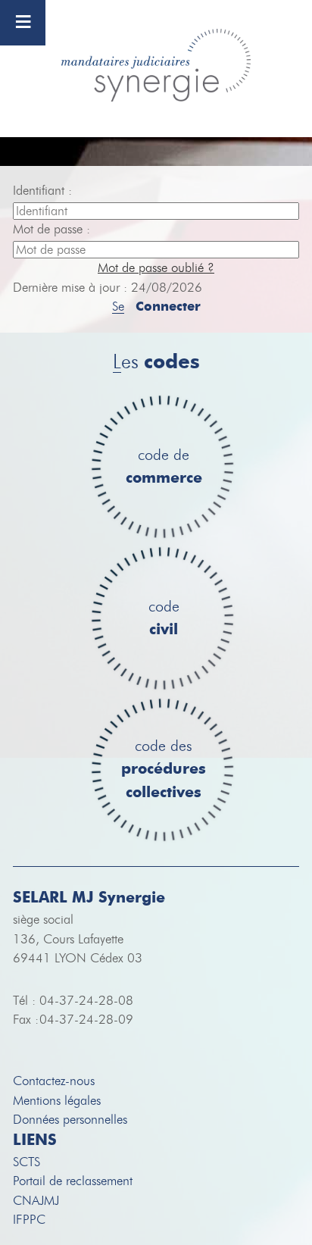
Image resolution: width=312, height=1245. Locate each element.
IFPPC (29, 1219)
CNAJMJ (36, 1200)
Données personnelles (70, 1119)
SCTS (26, 1162)
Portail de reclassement (73, 1181)
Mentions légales (57, 1100)
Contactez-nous (54, 1081)
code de (164, 467)
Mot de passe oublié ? (156, 267)
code (163, 618)
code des (163, 770)
